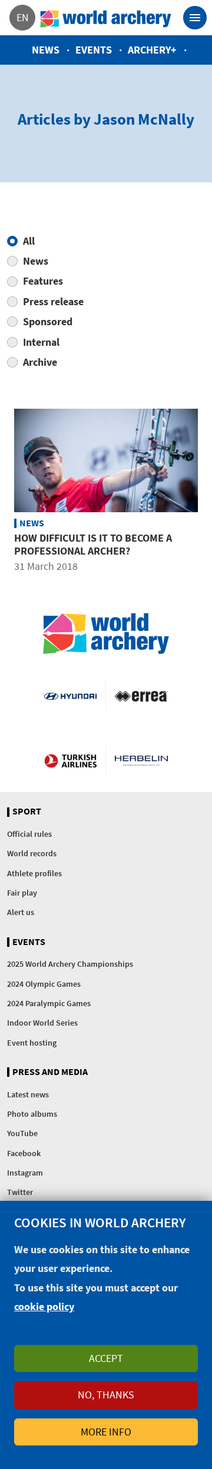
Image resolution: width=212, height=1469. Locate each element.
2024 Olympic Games (44, 984)
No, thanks (106, 1394)
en (22, 17)
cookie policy (44, 1306)
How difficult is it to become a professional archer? (93, 544)
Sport (26, 811)
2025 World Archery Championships (70, 964)
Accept (106, 1358)
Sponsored (47, 321)
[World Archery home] (106, 634)
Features (43, 281)
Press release (53, 301)
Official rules (29, 834)
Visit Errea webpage (141, 695)
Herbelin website (141, 759)
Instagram (25, 1172)
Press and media (50, 1072)
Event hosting (32, 1042)
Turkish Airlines (70, 759)
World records (32, 853)
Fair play (22, 892)
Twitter (20, 1192)
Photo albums (32, 1114)
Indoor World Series (42, 1022)
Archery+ (152, 49)
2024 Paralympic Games (49, 1003)
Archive (40, 362)
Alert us (20, 912)
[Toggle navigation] (195, 17)
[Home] (106, 17)
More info (106, 1431)
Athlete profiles (34, 873)
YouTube (22, 1133)
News (45, 49)
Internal (41, 342)
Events (93, 49)
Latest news (28, 1094)
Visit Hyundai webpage (70, 695)
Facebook (24, 1153)
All (29, 241)
